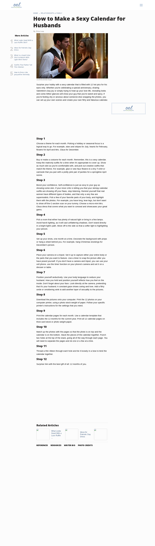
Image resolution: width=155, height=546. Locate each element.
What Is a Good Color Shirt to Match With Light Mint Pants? (22, 57)
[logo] (16, 5)
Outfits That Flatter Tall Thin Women (23, 66)
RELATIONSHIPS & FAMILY (51, 13)
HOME (35, 13)
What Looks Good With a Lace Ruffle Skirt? (23, 41)
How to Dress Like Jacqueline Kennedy (22, 73)
